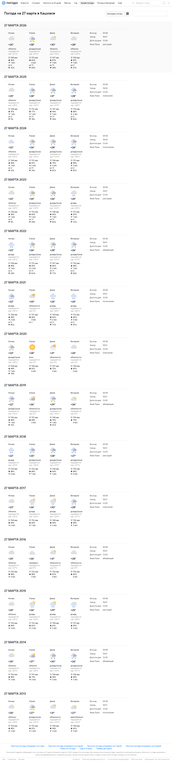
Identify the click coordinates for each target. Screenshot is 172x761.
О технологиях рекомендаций (118, 759)
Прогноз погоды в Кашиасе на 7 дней (104, 746)
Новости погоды (67, 748)
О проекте (76, 759)
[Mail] (4, 3)
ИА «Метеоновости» (162, 759)
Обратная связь (136, 759)
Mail (4, 759)
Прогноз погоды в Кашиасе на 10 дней (143, 746)
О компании (12, 759)
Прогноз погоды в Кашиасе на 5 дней (65, 746)
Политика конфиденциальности (93, 759)
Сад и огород (86, 748)
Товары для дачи (104, 748)
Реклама (21, 759)
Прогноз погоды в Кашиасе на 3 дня (27, 746)
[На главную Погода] (12, 3)
